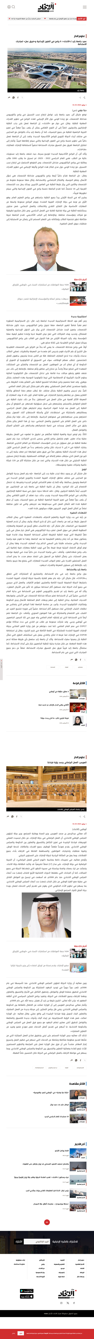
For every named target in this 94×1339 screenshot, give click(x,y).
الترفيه (62, 1260)
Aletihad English (19, 1264)
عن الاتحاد (42, 1268)
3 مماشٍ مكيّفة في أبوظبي (59, 692)
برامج (43, 1264)
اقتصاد (82, 1268)
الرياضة (82, 1272)
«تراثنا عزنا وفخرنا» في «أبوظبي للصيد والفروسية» (51, 1093)
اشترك (18, 1241)
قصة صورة (61, 1277)
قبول (20, 1333)
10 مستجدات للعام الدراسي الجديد (56, 1117)
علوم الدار (81, 1260)
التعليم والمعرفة (59, 1264)
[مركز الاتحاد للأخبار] (47, 7)
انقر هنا (46, 1333)
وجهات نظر (80, 1277)
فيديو (62, 1268)
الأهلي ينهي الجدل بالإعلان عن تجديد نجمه (53, 705)
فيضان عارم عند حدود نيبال (59, 1105)
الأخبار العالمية (79, 1264)
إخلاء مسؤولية (20, 1260)
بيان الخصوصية (40, 1272)
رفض (13, 1333)
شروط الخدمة (40, 1277)
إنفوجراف (61, 1272)
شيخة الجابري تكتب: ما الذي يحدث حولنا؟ (54, 718)
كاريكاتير (42, 1260)
